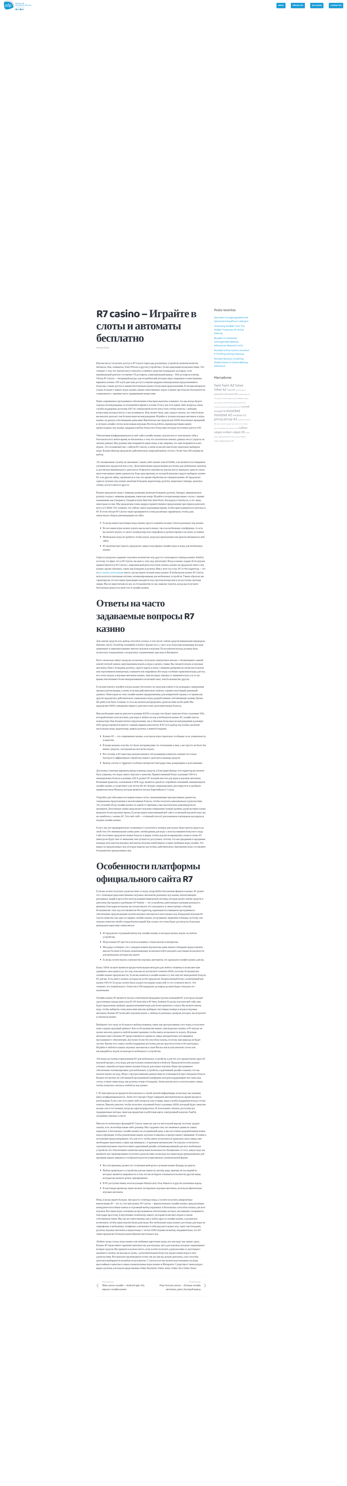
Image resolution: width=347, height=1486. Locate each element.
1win (217, 385)
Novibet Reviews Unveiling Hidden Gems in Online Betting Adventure (231, 362)
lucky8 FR (220, 411)
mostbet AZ (223, 415)
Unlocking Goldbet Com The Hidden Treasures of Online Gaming (229, 329)
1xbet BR (231, 390)
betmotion (219, 394)
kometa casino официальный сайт (230, 407)
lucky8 (245, 406)
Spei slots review (237, 424)
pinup (218, 419)
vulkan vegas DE (234, 432)
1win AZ (228, 385)
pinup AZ (230, 419)
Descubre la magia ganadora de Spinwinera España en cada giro (231, 319)
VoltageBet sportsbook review (228, 428)
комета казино (235, 437)
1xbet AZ (220, 389)
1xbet (239, 385)
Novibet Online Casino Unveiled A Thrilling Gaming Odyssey (231, 352)
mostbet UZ (239, 415)
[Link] (17, 5)
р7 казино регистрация (111, 573)
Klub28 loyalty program (229, 398)
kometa (240, 398)
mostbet (233, 411)
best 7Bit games (241, 390)
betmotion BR (230, 394)
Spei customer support (224, 424)
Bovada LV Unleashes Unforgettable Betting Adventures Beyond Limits (228, 341)
